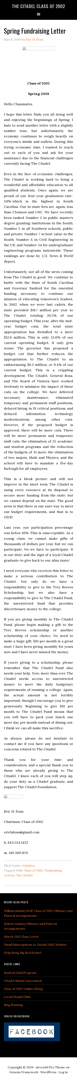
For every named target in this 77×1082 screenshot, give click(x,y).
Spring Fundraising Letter (35, 31)
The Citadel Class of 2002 (38, 6)
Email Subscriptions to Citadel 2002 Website (35, 944)
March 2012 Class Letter (21, 936)
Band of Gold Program (20, 973)
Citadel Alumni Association (23, 981)
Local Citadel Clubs (17, 997)
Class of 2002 (33, 870)
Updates (28, 865)
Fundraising (53, 870)
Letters (9, 875)
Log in (63, 1072)
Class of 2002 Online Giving (23, 989)
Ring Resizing (13, 1005)
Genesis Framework (23, 1072)
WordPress (48, 1072)
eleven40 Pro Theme (50, 1067)
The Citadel (24, 875)
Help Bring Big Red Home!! (23, 953)
